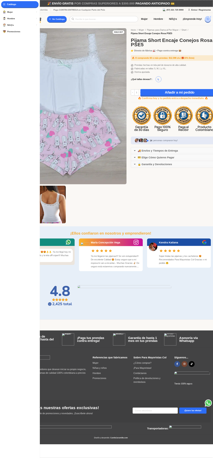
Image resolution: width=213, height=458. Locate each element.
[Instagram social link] (184, 364)
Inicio (133, 30)
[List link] (111, 363)
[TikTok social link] (192, 364)
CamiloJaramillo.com (119, 438)
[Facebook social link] (177, 364)
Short (183, 30)
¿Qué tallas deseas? (141, 79)
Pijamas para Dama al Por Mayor (163, 30)
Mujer (141, 30)
